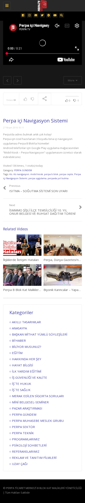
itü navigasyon (21, 174)
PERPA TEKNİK (23, 433)
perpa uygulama (37, 178)
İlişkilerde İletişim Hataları (21, 260)
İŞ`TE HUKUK (21, 384)
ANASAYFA (19, 328)
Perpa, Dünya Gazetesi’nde (63, 260)
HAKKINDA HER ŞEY (26, 359)
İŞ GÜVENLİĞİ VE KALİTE (29, 377)
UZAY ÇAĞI (20, 464)
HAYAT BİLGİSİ (22, 365)
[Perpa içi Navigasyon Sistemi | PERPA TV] (41, 5)
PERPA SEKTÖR (23, 427)
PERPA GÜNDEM (23, 170)
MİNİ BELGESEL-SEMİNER (30, 402)
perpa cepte (66, 174)
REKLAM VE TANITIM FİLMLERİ (34, 458)
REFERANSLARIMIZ (25, 451)
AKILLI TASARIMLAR (26, 322)
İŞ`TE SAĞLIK (21, 390)
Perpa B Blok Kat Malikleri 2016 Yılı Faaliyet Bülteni (38, 290)
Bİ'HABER (19, 340)
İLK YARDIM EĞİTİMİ (26, 371)
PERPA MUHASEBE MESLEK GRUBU (38, 421)
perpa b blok (51, 174)
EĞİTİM (17, 353)
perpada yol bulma (58, 178)
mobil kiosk (36, 174)
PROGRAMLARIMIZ (26, 439)
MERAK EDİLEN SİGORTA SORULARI (38, 396)
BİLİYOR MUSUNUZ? (26, 347)
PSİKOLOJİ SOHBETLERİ (29, 445)
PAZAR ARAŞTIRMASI (27, 408)
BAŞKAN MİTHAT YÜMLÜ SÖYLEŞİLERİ (39, 334)
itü (10, 174)
